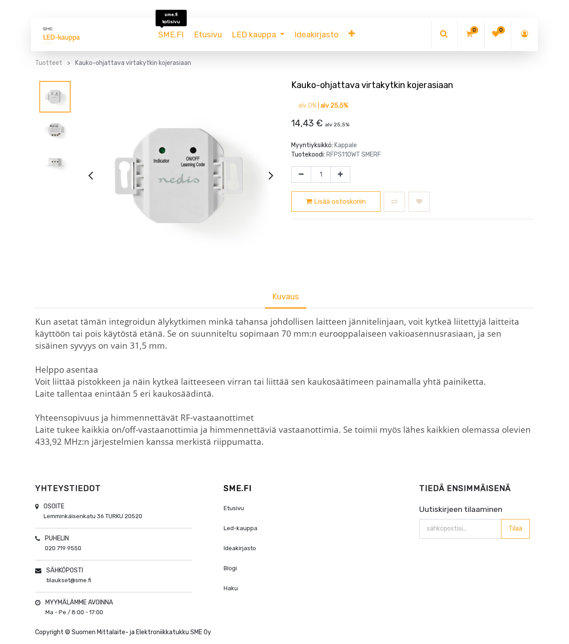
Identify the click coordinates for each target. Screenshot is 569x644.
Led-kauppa (240, 528)
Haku (231, 588)
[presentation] (90, 175)
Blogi (230, 568)
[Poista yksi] (301, 174)
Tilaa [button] (515, 528)
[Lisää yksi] (340, 174)
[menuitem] (170, 35)
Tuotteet (48, 63)
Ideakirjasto (240, 548)
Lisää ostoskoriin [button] (339, 201)
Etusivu (234, 508)
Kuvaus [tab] (285, 297)
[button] (352, 35)
